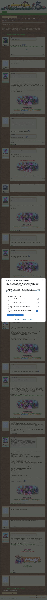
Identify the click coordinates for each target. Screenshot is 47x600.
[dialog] (23, 300)
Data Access (23, 319)
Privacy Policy (30, 319)
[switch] (37, 299)
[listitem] (23, 296)
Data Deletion (17, 319)
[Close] (43, 281)
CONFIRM (15, 315)
